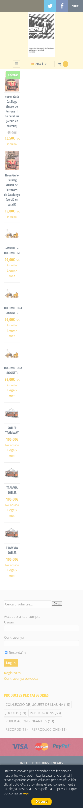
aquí (26, 793)
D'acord (41, 801)
